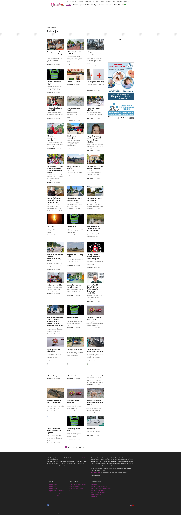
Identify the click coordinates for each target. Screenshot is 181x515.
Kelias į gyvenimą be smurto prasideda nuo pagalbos (54, 431)
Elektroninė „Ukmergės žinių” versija (101, 488)
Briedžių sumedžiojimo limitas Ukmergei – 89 (54, 401)
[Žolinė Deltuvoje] (55, 368)
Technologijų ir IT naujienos (77, 488)
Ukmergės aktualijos (53, 486)
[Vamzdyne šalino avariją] (75, 342)
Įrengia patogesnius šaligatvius (93, 109)
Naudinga (94, 496)
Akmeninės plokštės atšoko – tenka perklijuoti (95, 351)
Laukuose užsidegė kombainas (73, 401)
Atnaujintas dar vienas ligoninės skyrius (74, 286)
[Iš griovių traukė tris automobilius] (55, 342)
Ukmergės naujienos (53, 484)
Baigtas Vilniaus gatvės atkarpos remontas (74, 199)
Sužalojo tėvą (91, 428)
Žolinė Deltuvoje (52, 376)
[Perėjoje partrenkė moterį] (95, 74)
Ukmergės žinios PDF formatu (99, 486)
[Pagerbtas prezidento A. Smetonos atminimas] (95, 159)
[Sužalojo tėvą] (95, 421)
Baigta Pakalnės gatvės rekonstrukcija (94, 199)
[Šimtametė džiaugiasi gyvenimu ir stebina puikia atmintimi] (55, 191)
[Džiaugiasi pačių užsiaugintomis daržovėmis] (55, 128)
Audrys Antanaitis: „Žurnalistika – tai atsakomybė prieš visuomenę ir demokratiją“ (93, 289)
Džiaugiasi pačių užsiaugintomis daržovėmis (52, 138)
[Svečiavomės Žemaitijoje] (55, 277)
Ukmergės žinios (50, 64)
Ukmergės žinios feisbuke (98, 490)
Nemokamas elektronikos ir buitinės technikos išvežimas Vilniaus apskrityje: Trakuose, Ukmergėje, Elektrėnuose (55, 321)
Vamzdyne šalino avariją (74, 349)
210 (80, 447)
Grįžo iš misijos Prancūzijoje (72, 137)
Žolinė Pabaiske (72, 376)
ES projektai (95, 484)
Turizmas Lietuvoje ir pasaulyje (78, 484)
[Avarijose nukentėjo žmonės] (75, 159)
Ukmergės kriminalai (53, 488)
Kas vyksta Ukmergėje (97, 494)
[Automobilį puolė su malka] (75, 421)
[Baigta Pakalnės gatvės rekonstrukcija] (95, 191)
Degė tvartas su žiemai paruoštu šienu (94, 318)
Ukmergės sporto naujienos (55, 494)
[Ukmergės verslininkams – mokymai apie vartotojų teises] (55, 44)
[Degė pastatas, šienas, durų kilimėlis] (55, 101)
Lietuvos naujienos (53, 498)
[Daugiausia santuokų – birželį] (75, 101)
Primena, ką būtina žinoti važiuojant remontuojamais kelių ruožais (55, 258)
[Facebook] (48, 505)
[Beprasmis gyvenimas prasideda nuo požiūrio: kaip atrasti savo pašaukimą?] (95, 128)
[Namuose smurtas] (75, 310)
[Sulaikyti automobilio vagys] (55, 74)
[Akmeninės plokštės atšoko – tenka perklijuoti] (95, 342)
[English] (123, 4)
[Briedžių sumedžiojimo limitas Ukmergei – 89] (55, 393)
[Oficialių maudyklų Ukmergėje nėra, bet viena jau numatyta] (95, 219)
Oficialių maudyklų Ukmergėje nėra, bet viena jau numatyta (93, 228)
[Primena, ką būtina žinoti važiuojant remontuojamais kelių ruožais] (55, 247)
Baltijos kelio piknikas (74, 82)
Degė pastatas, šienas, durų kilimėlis (54, 109)
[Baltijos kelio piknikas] (75, 74)
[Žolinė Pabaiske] (75, 368)
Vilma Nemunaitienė (51, 148)
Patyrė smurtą (71, 226)
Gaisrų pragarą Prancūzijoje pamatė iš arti (94, 54)
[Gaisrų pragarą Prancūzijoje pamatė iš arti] (95, 44)
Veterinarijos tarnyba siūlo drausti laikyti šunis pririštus (95, 402)
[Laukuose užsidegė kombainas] (75, 393)
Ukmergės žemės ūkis (53, 496)
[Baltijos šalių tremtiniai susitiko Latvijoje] (75, 44)
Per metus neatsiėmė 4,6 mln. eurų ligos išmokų (95, 377)
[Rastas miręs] (55, 219)
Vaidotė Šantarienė (90, 66)
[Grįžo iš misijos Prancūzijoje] (75, 128)
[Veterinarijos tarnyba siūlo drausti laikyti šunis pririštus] (95, 393)
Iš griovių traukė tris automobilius (53, 351)
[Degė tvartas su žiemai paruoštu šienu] (95, 310)
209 (76, 447)
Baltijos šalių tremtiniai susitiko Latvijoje (74, 53)
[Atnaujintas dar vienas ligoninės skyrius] (75, 277)
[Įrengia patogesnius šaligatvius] (95, 101)
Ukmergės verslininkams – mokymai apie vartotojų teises (55, 54)
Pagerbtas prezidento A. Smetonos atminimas (95, 167)
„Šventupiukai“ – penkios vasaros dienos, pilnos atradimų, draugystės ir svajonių (55, 169)
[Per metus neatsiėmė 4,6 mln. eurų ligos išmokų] (95, 368)
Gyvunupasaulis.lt (74, 486)
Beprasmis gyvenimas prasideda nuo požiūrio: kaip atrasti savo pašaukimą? (94, 139)
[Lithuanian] (125, 4)
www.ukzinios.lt (80, 457)
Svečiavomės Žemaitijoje (55, 285)
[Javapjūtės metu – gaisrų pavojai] (75, 247)
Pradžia (48, 27)
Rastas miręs (51, 226)
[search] (128, 5)
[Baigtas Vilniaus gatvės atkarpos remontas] (75, 191)
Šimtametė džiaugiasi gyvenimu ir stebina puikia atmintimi (54, 200)
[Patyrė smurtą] (75, 219)
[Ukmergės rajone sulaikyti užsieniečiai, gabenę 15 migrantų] (95, 247)
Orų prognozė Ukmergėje (98, 492)
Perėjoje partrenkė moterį (95, 82)
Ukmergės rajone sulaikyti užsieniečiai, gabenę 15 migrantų (94, 257)
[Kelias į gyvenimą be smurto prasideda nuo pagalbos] (55, 421)
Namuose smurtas (72, 317)
